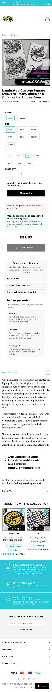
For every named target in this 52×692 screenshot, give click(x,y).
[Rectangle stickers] (38, 519)
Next (47, 529)
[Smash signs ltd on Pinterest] (34, 679)
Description (9, 372)
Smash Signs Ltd (25, 684)
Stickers (14, 35)
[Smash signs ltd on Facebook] (18, 679)
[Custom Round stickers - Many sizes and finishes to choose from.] (13, 519)
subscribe (26, 630)
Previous (5, 529)
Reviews (7, 491)
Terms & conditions (19, 687)
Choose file (26, 193)
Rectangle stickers (38, 537)
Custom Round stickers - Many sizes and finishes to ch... (14, 540)
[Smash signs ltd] (8, 19)
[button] (8, 101)
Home (5, 35)
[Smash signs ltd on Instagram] (28, 679)
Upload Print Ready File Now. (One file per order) (25, 184)
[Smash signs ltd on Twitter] (23, 679)
